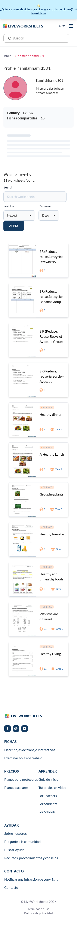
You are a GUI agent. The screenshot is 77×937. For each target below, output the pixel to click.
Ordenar (44, 206)
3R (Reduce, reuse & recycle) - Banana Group (52, 296)
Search (8, 187)
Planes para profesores (21, 779)
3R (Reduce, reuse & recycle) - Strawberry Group (52, 256)
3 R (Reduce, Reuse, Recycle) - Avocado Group (52, 336)
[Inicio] (23, 26)
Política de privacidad (38, 913)
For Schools (46, 812)
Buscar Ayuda (14, 850)
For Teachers (47, 796)
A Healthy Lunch (52, 454)
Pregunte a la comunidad (22, 841)
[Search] (8, 38)
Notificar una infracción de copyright (31, 879)
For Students (47, 804)
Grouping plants (52, 494)
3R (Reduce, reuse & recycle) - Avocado (52, 376)
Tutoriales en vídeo (52, 787)
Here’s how (38, 13)
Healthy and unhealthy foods (52, 576)
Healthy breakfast (53, 534)
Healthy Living (50, 654)
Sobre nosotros (15, 833)
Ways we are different (49, 616)
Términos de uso (38, 909)
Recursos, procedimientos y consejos (31, 858)
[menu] (71, 26)
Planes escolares (16, 787)
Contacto (11, 887)
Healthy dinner (51, 414)
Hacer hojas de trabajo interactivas (29, 750)
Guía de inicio (48, 779)
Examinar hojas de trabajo (23, 758)
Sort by (8, 206)
